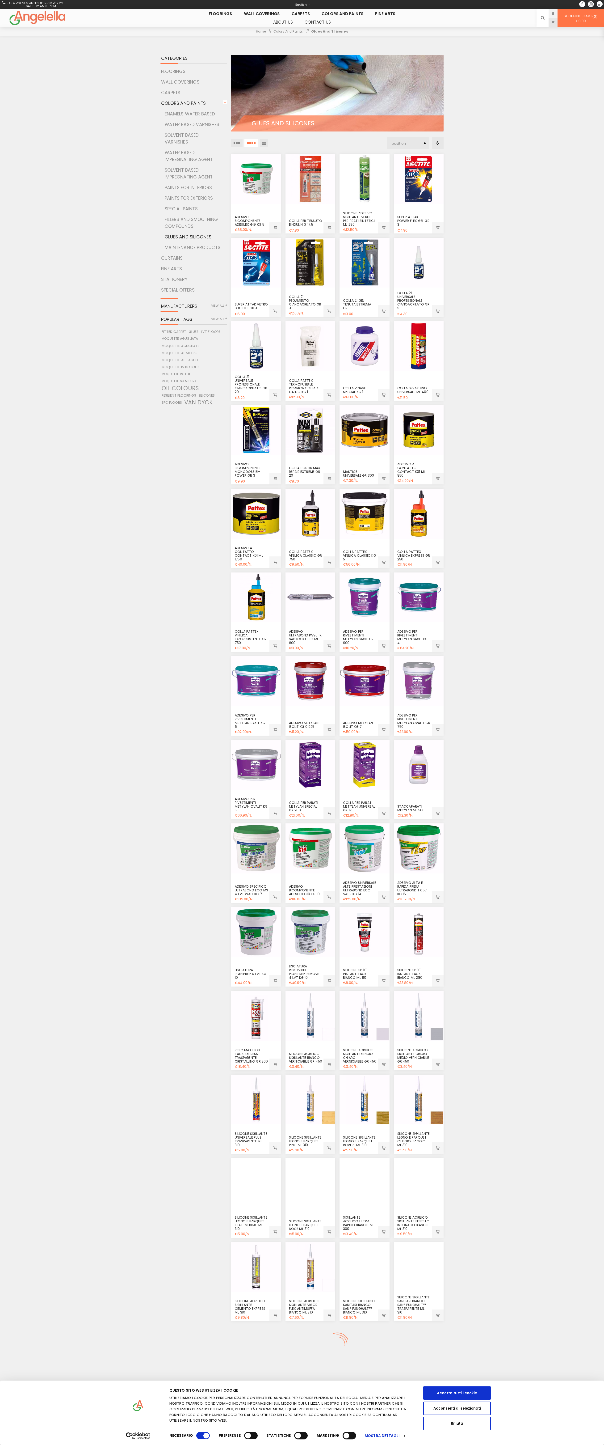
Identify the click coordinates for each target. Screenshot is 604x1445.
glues (194, 331)
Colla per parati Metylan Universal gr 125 (359, 806)
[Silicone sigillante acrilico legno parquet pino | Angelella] (310, 1100)
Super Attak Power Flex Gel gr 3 (413, 221)
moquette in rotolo (181, 367)
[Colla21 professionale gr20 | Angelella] (256, 346)
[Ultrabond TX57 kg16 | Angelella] (419, 848)
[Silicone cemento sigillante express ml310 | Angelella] (256, 1267)
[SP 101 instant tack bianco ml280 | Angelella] (419, 932)
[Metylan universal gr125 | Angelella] (365, 765)
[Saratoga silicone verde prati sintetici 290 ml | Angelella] (365, 179)
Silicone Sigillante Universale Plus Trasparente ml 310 (251, 1139)
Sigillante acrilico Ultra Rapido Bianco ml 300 (358, 1223)
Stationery (174, 279)
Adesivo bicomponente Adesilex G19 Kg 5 (249, 221)
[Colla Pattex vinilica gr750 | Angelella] (310, 514)
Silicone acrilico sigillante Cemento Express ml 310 (250, 1307)
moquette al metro (179, 353)
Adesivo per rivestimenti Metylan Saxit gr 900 (358, 637)
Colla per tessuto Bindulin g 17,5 (305, 222)
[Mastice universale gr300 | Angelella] (365, 430)
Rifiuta (457, 1423)
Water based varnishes (192, 124)
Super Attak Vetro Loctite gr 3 (251, 306)
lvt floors (211, 331)
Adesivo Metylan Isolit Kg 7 (358, 724)
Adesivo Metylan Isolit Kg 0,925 (304, 724)
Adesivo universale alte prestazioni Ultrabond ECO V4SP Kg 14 (359, 888)
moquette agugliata (180, 338)
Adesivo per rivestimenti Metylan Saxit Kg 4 (412, 637)
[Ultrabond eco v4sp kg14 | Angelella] (365, 848)
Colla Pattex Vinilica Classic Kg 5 (359, 555)
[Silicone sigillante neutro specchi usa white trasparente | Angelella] (256, 1351)
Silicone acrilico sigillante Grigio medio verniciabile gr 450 (413, 1056)
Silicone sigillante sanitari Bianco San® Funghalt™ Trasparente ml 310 (413, 1305)
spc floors (172, 402)
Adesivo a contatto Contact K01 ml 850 (411, 470)
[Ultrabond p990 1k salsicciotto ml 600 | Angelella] (310, 597)
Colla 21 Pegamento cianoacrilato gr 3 (305, 302)
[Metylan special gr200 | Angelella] (310, 765)
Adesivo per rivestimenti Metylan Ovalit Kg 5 (251, 805)
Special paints (181, 209)
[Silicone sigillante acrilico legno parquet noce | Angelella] (310, 1183)
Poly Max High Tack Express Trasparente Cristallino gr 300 (251, 1056)
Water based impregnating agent (189, 156)
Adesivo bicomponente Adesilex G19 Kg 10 (304, 890)
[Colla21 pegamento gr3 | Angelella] (310, 263)
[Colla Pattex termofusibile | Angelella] (310, 346)
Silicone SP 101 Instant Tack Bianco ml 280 (410, 974)
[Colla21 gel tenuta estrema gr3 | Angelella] (365, 263)
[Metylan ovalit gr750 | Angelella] (419, 681)
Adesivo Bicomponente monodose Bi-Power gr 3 (247, 470)
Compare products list (438, 143)
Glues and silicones (188, 237)
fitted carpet (174, 331)
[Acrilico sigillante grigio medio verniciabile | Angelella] (419, 1016)
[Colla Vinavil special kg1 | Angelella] (365, 346)
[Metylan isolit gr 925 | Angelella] (310, 681)
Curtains (172, 258)
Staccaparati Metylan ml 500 (411, 808)
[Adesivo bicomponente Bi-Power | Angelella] (256, 430)
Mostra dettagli (382, 1435)
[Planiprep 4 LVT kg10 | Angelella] (256, 932)
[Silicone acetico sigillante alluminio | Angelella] (310, 1351)
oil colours (180, 388)
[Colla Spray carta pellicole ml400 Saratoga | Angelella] (419, 346)
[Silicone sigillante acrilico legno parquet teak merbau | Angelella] (256, 1183)
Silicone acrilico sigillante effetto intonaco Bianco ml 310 (413, 1223)
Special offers (178, 290)
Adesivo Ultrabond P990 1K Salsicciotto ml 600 (305, 637)
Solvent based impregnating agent (189, 173)
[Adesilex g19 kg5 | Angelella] (256, 179)
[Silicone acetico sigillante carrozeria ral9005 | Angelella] (365, 1351)
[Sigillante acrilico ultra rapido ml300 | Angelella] (365, 1183)
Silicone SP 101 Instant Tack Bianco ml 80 (355, 974)
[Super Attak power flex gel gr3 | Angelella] (419, 179)
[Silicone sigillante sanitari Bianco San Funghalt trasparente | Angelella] (419, 1267)
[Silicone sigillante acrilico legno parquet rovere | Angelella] (365, 1100)
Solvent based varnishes (182, 138)
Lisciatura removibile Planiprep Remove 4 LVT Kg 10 (304, 972)
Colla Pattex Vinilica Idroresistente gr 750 (250, 637)
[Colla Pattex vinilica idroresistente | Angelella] (256, 597)
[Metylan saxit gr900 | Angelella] (365, 597)
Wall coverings (180, 82)
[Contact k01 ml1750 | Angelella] (256, 514)
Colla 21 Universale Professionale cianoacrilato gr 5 (413, 300)
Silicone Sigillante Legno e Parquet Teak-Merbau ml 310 (251, 1223)
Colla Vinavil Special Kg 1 (354, 390)
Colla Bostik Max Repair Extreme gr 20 (304, 472)
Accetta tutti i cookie (457, 1392)
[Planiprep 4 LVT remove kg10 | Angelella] (310, 932)
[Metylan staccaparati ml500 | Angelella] (419, 765)
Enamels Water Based (190, 114)
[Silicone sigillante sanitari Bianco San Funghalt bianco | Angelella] (365, 1267)
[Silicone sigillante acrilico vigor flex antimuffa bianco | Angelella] (310, 1267)
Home (261, 31)
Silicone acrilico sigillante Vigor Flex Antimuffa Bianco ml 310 (304, 1307)
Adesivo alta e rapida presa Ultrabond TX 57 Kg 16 (412, 888)
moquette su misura (179, 381)
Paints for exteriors (189, 198)
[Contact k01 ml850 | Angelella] (419, 430)
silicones (206, 395)
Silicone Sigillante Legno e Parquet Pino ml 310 (305, 1141)
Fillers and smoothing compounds (191, 222)
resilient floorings (179, 395)
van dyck (198, 402)
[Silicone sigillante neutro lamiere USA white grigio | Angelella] (419, 1351)
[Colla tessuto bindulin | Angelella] (310, 179)
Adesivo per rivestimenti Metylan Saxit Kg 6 (250, 721)
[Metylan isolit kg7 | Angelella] (365, 681)
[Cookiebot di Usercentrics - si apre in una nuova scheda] (138, 1435)
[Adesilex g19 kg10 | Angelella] (310, 848)
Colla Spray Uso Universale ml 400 (412, 390)
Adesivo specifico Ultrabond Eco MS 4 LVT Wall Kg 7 (251, 890)
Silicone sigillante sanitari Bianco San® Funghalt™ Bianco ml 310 (359, 1307)
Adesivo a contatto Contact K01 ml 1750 (249, 554)
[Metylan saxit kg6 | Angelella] (256, 681)
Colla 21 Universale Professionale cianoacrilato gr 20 (251, 384)
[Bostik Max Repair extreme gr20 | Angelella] (310, 430)
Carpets (170, 92)
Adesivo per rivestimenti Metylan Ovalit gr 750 (413, 721)
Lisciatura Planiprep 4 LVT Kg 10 (251, 974)
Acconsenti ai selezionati (457, 1408)
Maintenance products (192, 247)
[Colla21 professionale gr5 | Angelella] (419, 263)
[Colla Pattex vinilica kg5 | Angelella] (365, 514)
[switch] (251, 1435)
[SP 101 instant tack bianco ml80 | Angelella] (365, 932)
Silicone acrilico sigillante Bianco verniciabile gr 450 (305, 1057)
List (264, 143)
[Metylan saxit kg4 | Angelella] (419, 597)
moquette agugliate (181, 345)
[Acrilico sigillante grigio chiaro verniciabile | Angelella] (365, 1016)
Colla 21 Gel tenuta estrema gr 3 (357, 304)
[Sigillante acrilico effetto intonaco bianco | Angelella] (419, 1183)
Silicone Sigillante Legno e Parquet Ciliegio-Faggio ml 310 (413, 1139)
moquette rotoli (176, 374)
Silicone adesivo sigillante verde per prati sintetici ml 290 (359, 219)
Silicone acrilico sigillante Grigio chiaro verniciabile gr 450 (359, 1056)
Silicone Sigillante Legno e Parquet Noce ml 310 (305, 1225)
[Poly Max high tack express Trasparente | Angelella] (256, 1016)
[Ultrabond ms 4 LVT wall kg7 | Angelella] (256, 848)
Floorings (173, 71)
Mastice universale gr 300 (358, 473)
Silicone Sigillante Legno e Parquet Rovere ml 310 (359, 1141)
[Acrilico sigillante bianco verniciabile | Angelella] (310, 1016)
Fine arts (171, 269)
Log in (557, 13)
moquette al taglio (180, 360)
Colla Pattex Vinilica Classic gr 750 (305, 555)
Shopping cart (580, 18)
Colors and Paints (183, 103)
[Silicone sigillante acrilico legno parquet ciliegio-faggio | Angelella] (419, 1100)
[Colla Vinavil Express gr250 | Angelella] (419, 514)
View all (217, 305)
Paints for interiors (188, 187)
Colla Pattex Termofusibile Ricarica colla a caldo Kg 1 (304, 386)
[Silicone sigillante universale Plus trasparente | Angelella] (256, 1100)
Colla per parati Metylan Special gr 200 (303, 806)
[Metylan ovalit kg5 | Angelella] (256, 765)
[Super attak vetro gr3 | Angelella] (256, 263)
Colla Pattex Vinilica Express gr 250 (413, 555)
